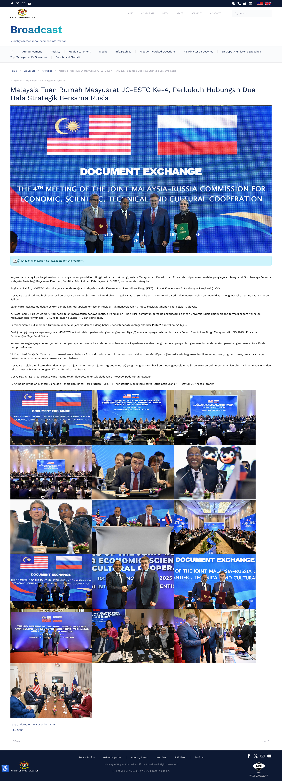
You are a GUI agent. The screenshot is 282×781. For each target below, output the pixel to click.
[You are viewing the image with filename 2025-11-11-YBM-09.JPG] (215, 527)
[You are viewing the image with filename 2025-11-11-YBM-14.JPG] (133, 636)
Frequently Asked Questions (157, 51)
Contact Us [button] (217, 13)
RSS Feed (180, 757)
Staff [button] (179, 13)
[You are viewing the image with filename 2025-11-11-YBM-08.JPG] (133, 527)
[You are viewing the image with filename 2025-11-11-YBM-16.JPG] (51, 690)
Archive (161, 757)
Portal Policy (87, 757)
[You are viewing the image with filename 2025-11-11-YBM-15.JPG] (215, 636)
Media (103, 51)
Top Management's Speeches (28, 57)
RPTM (165, 13)
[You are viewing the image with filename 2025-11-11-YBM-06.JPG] (215, 472)
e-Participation (112, 757)
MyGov (199, 757)
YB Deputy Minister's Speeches (241, 51)
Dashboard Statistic (68, 57)
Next (265, 741)
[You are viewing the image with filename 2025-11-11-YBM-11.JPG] (133, 581)
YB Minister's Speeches (198, 51)
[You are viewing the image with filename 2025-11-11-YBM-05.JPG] (133, 472)
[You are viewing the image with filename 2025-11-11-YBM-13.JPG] (51, 636)
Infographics (123, 51)
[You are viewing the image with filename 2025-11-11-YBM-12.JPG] (215, 581)
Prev (17, 741)
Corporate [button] (148, 13)
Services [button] (196, 13)
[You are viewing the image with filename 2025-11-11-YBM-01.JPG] (51, 417)
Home (130, 13)
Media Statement (80, 51)
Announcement (32, 51)
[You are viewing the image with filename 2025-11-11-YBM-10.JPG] (51, 581)
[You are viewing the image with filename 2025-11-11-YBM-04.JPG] (51, 472)
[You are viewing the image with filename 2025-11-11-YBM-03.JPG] (215, 417)
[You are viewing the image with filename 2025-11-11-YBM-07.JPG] (51, 527)
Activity (55, 51)
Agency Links (139, 757)
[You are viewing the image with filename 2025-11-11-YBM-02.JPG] (133, 417)
